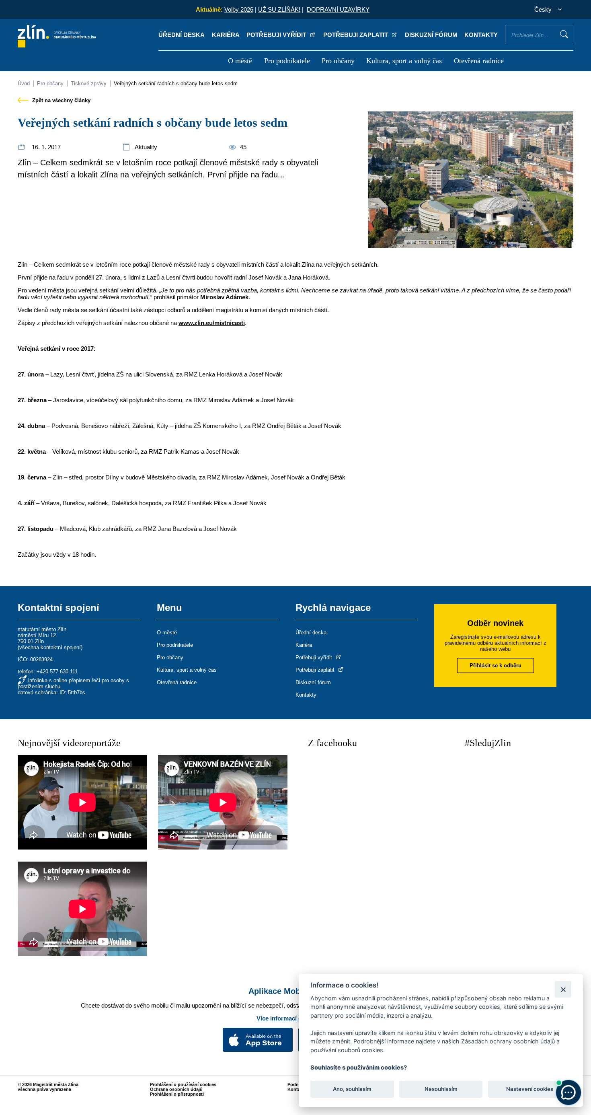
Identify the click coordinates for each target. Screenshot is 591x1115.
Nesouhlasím (440, 1089)
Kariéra (226, 34)
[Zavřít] (563, 989)
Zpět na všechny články (60, 100)
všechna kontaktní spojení (50, 647)
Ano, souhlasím (352, 1089)
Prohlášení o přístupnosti (177, 1094)
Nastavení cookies (529, 1089)
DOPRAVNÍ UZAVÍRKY (338, 9)
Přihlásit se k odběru (495, 665)
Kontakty (481, 34)
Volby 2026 (238, 9)
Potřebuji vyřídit (277, 34)
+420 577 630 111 (57, 672)
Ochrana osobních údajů (176, 1089)
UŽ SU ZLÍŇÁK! (279, 9)
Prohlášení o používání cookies (183, 1084)
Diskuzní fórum (431, 34)
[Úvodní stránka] (57, 45)
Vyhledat (564, 34)
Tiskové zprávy (89, 83)
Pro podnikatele (287, 61)
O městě (240, 61)
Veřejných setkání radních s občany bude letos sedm (176, 83)
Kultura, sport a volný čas (404, 61)
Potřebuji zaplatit (356, 34)
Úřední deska (181, 34)
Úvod (24, 83)
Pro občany (338, 61)
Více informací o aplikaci (291, 1018)
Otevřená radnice (479, 61)
